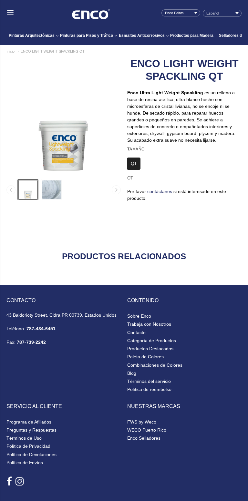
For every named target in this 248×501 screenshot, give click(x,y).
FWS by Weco (141, 421)
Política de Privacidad (28, 446)
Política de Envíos (24, 462)
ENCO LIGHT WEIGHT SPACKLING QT (53, 51)
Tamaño (136, 149)
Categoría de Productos (151, 340)
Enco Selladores (143, 438)
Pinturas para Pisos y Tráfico (86, 35)
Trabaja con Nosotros (149, 324)
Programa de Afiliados (28, 421)
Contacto (136, 332)
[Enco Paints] (91, 9)
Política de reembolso (149, 389)
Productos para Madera (191, 35)
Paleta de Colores (145, 356)
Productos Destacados (150, 348)
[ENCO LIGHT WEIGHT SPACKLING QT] (27, 189)
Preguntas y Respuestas (31, 430)
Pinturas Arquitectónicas (32, 35)
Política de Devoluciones (31, 454)
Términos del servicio (149, 381)
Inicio (10, 51)
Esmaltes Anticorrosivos (142, 35)
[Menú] (10, 12)
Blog (131, 373)
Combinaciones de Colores (154, 365)
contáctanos (159, 191)
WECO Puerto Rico (146, 430)
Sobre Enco (139, 316)
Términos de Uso (24, 438)
